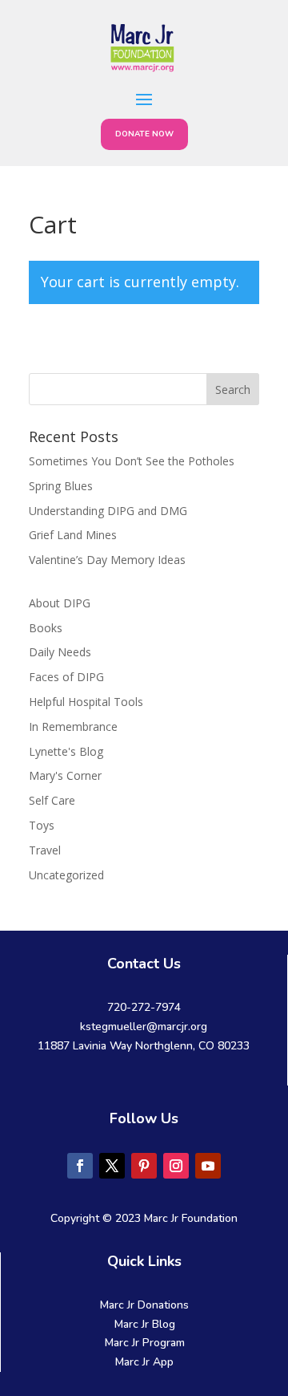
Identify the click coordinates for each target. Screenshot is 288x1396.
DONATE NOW (144, 134)
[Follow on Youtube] (208, 1166)
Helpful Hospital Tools (86, 701)
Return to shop (104, 352)
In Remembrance (73, 726)
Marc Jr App (144, 1362)
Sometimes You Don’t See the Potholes (131, 461)
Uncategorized (66, 875)
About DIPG (59, 603)
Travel (45, 850)
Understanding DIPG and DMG (108, 510)
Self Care (52, 800)
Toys (41, 825)
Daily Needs (60, 651)
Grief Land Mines (73, 534)
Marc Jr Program (145, 1342)
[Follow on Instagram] (176, 1166)
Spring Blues (61, 485)
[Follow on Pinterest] (144, 1166)
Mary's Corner (65, 775)
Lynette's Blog (66, 751)
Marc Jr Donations (144, 1305)
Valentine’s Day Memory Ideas (107, 559)
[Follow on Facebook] (80, 1166)
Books (45, 627)
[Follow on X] (112, 1166)
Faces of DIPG (66, 676)
